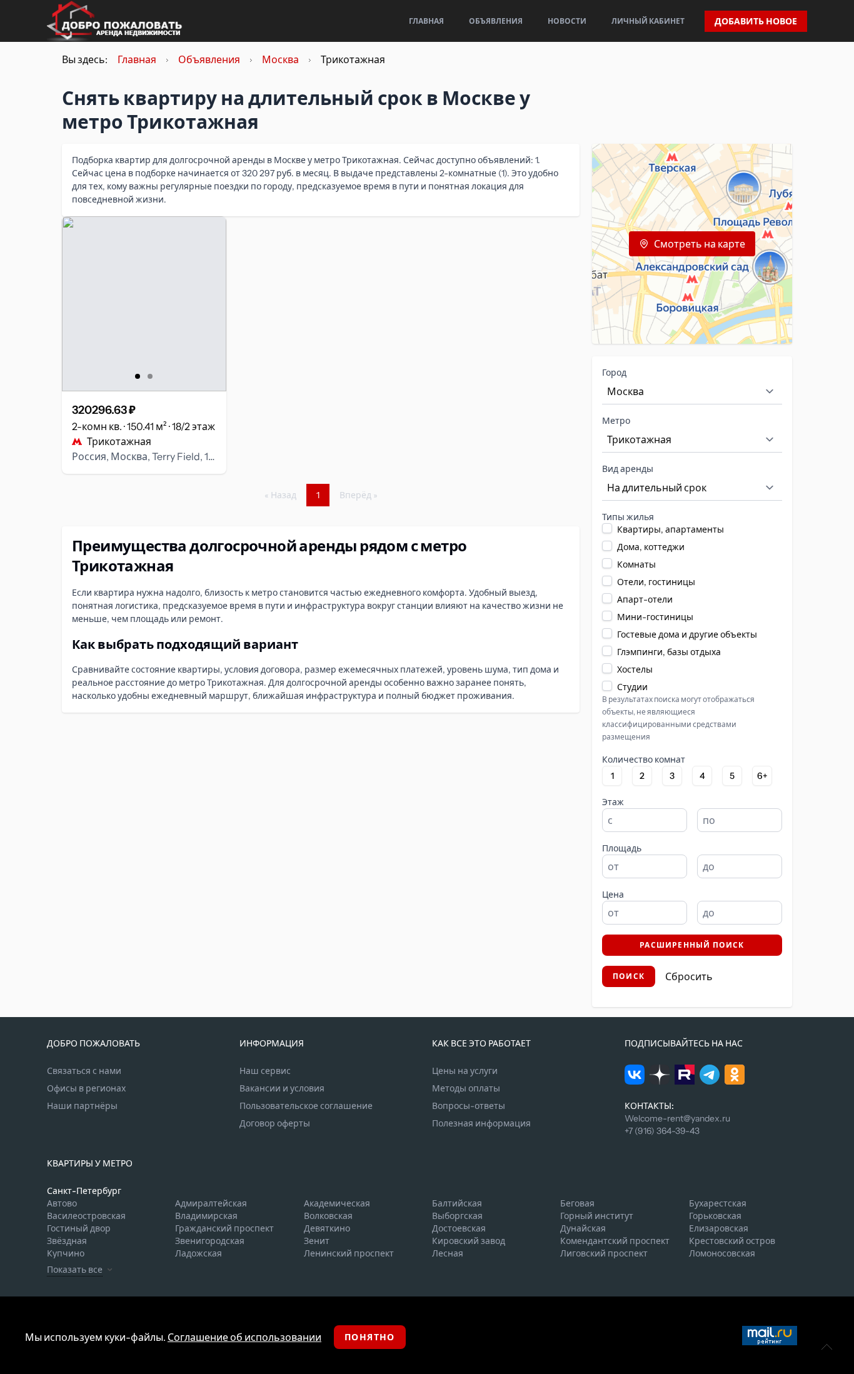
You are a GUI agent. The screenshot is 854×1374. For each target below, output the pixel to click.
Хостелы (635, 669)
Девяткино (327, 1228)
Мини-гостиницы (655, 617)
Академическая (337, 1203)
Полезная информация (481, 1123)
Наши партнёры (82, 1105)
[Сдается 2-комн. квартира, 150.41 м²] (144, 303)
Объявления (496, 21)
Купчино (65, 1253)
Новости (567, 21)
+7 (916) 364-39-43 (662, 1130)
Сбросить (689, 976)
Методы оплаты (466, 1088)
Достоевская (459, 1228)
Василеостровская (86, 1215)
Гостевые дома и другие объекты (687, 634)
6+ (762, 775)
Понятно (369, 1337)
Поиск (629, 976)
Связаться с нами (84, 1070)
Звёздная (67, 1240)
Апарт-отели (645, 599)
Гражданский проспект (224, 1228)
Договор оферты (274, 1123)
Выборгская (457, 1215)
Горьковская (715, 1215)
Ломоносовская (722, 1253)
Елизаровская (718, 1228)
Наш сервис (265, 1070)
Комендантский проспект (615, 1240)
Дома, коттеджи (651, 547)
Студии (632, 687)
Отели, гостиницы (656, 582)
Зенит (316, 1240)
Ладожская (198, 1253)
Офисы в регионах (86, 1088)
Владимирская (206, 1215)
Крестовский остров (732, 1240)
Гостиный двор (79, 1228)
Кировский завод (468, 1240)
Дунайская (583, 1228)
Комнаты (636, 564)
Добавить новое (756, 21)
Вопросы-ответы (468, 1105)
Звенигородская (209, 1240)
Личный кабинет (648, 21)
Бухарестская (717, 1203)
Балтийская (457, 1203)
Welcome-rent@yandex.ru (677, 1118)
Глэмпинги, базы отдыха (669, 652)
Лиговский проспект (604, 1253)
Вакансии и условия (281, 1088)
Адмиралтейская (211, 1203)
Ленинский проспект (349, 1253)
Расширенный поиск (692, 945)
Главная (426, 21)
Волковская (328, 1215)
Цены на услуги (465, 1070)
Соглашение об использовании (244, 1337)
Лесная (447, 1253)
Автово (62, 1203)
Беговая (577, 1203)
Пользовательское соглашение (306, 1105)
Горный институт (596, 1215)
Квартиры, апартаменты (670, 529)
